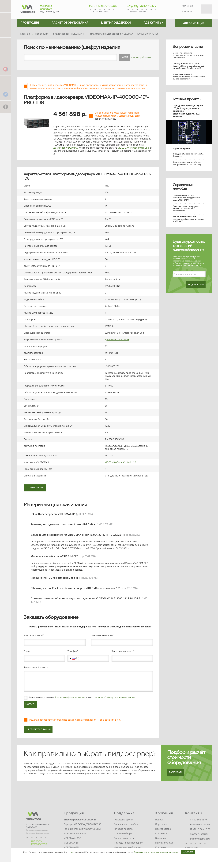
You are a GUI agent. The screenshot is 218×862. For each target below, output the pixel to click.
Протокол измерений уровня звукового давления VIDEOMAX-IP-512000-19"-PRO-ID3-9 (85, 598)
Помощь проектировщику (128, 842)
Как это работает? (141, 57)
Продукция (74, 813)
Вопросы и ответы (188, 46)
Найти (124, 57)
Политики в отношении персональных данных (156, 852)
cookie (71, 852)
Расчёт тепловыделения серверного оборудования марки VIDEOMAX (188, 219)
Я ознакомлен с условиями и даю (81, 697)
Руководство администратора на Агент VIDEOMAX (63, 524)
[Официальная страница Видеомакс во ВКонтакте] (5, 81)
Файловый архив (123, 819)
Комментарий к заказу (36, 667)
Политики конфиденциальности (69, 697)
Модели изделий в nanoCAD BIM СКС (54, 556)
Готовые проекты (187, 99)
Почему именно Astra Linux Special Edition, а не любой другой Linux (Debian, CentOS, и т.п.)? (188, 65)
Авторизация (193, 23)
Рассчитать (175, 772)
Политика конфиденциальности (37, 833)
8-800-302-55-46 (103, 6)
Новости (159, 819)
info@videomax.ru (200, 838)
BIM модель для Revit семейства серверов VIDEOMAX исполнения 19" (75, 588)
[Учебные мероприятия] (5, 43)
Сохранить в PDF (35, 488)
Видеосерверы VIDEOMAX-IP (80, 819)
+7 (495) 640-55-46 (200, 824)
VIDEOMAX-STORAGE (75, 833)
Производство (163, 828)
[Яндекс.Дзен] (5, 106)
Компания (187, 5)
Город (27, 651)
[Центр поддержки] (5, 31)
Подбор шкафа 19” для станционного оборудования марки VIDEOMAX (186, 197)
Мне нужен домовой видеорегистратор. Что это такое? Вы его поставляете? (189, 76)
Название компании (102, 635)
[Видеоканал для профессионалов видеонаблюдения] (5, 56)
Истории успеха (164, 842)
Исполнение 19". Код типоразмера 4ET (55, 577)
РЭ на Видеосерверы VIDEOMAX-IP (53, 514)
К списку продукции (39, 729)
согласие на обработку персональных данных (113, 697)
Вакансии (160, 838)
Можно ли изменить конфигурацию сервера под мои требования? (188, 55)
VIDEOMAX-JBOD (72, 838)
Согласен (188, 852)
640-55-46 (141, 6)
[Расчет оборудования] (5, 18)
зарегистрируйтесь (105, 118)
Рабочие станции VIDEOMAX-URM (82, 828)
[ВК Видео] (5, 69)
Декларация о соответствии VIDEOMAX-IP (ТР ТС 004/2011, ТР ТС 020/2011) (78, 535)
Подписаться (196, 285)
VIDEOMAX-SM (71, 847)
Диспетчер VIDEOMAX (65, 147)
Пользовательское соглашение (37, 830)
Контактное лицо (33, 635)
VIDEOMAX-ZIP (71, 842)
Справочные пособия (183, 186)
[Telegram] (5, 94)
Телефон (72, 651)
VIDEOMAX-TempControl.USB (133, 147)
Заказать (30, 704)
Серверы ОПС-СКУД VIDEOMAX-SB (82, 824)
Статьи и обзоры (123, 833)
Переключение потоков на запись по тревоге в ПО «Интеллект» (186, 208)
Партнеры (161, 824)
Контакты (187, 11)
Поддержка (124, 813)
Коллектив (161, 833)
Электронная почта (122, 651)
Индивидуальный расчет (128, 847)
